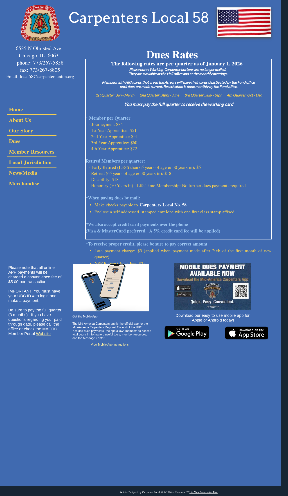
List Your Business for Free (203, 492)
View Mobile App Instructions (110, 344)
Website (43, 333)
